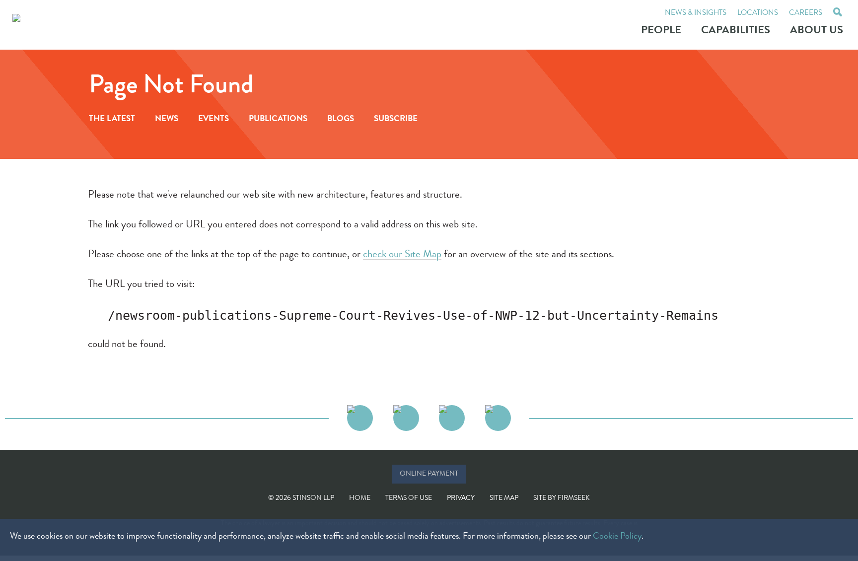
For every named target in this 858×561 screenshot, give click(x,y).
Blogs (340, 119)
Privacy (461, 498)
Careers (805, 13)
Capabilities (735, 31)
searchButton (837, 13)
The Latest (112, 119)
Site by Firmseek (561, 498)
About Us (816, 31)
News (166, 119)
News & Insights (695, 13)
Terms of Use (408, 498)
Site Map (504, 498)
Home (359, 498)
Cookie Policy (617, 536)
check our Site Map (402, 255)
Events (213, 119)
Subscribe (396, 119)
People (661, 31)
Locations (757, 13)
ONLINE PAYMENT (429, 474)
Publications (278, 119)
